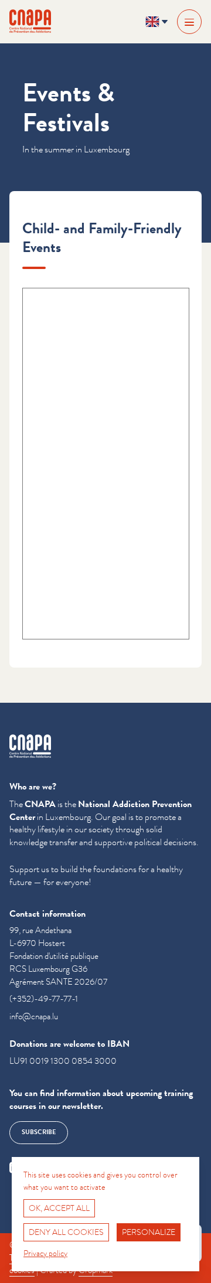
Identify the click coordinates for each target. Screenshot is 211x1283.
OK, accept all (59, 1208)
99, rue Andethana (40, 930)
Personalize (148, 1232)
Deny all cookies (66, 1232)
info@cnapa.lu (33, 1016)
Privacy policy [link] (45, 1253)
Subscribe (39, 1132)
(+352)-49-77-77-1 (43, 999)
